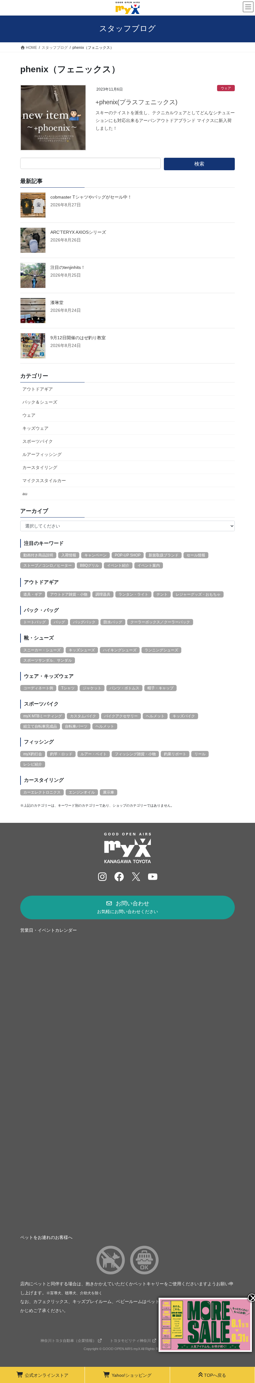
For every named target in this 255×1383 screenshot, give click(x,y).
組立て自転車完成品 (40, 726)
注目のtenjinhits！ (67, 267)
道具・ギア (32, 594)
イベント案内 (148, 565)
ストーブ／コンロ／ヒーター (47, 565)
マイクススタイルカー (44, 480)
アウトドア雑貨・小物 (68, 594)
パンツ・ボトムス (124, 688)
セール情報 (196, 555)
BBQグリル (89, 565)
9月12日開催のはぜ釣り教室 (78, 337)
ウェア (226, 88)
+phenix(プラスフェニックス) (136, 102)
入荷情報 (68, 555)
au (24, 493)
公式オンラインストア (46, 1375)
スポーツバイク (37, 441)
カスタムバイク (83, 716)
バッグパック (84, 622)
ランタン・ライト (133, 594)
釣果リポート (175, 754)
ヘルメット (155, 716)
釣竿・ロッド (61, 754)
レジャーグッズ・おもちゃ (198, 594)
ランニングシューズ (161, 650)
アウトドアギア (37, 389)
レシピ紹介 (32, 764)
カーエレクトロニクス (42, 792)
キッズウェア (35, 428)
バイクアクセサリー (121, 716)
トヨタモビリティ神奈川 (130, 1340)
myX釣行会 (32, 754)
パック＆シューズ (39, 402)
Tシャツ (68, 688)
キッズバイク (184, 716)
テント (162, 594)
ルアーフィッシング (42, 454)
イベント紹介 (118, 565)
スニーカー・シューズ (42, 650)
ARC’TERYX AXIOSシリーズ (78, 232)
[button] (127, 907)
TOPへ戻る (215, 1375)
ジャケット (92, 688)
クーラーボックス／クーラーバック (160, 622)
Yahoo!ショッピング (131, 1375)
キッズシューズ (82, 650)
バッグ (59, 622)
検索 (199, 163)
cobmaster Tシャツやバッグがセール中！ (91, 197)
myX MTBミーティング (42, 716)
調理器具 (102, 594)
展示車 (108, 792)
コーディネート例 (38, 688)
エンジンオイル (82, 792)
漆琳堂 (56, 302)
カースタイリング (39, 467)
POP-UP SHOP (128, 555)
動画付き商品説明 (38, 555)
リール (200, 754)
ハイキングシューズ (120, 650)
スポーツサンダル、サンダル (47, 660)
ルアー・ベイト (94, 754)
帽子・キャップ (160, 688)
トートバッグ (34, 622)
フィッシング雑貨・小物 (135, 754)
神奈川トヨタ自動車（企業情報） (68, 1340)
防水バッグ (113, 622)
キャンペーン (95, 555)
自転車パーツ (76, 726)
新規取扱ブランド (163, 555)
